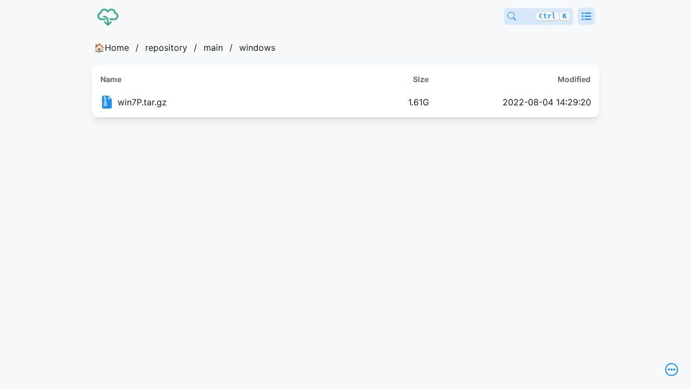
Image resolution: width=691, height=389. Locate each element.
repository (166, 47)
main (213, 47)
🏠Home (111, 47)
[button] (586, 16)
